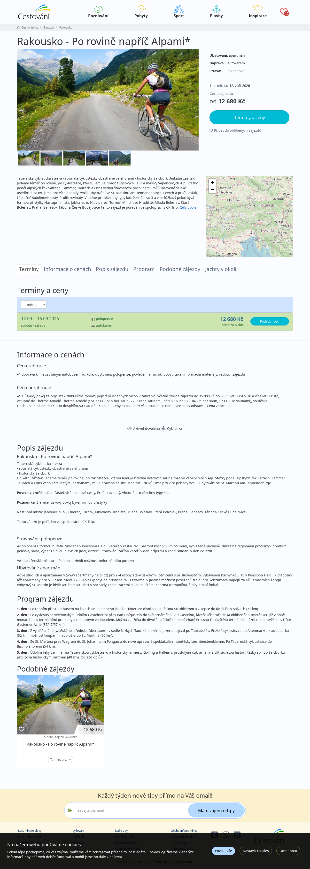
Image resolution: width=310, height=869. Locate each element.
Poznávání (98, 15)
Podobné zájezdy (180, 269)
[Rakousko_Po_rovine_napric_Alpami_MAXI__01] (120, 158)
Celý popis (188, 207)
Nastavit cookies (256, 850)
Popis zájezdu (112, 269)
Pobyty (141, 15)
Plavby (216, 15)
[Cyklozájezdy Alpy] (51, 158)
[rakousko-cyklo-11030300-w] (108, 100)
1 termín (216, 85)
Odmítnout (288, 850)
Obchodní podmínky (184, 831)
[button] (212, 182)
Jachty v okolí (220, 269)
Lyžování (78, 831)
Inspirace (258, 15)
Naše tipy (121, 831)
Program (144, 269)
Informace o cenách (67, 269)
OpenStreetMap (215, 255)
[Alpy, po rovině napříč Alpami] (97, 158)
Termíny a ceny (60, 759)
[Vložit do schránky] (21, 729)
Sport (179, 15)
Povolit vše (223, 850)
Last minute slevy (29, 831)
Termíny (29, 269)
